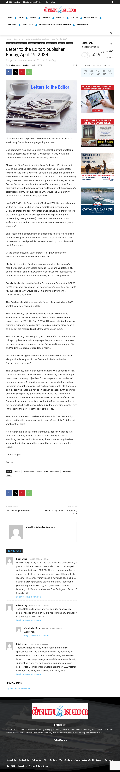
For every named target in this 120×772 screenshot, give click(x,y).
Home (8, 39)
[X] (15, 72)
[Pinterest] (22, 72)
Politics (69, 43)
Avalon (17, 471)
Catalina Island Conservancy (48, 471)
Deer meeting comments (18, 510)
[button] (110, 33)
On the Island (51, 43)
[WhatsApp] (29, 72)
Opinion (61, 43)
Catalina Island (28, 471)
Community (18, 39)
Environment (33, 43)
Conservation (21, 43)
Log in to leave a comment (28, 596)
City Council (66, 471)
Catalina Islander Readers (18, 65)
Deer (9, 475)
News (42, 43)
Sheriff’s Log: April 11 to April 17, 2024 (61, 512)
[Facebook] (112, 2)
